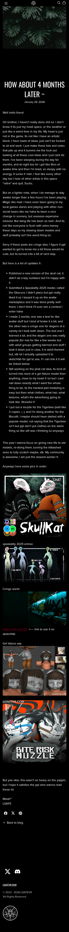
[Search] (58, 2)
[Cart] (65, 3)
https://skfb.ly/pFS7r (15, 629)
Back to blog (15, 822)
